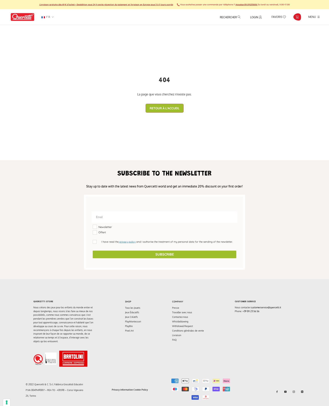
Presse (175, 307)
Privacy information (122, 389)
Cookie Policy (140, 389)
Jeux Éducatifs (132, 312)
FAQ (174, 339)
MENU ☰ (314, 16)
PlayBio (129, 326)
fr (47, 17)
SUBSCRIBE (164, 254)
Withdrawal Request (182, 326)
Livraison (176, 335)
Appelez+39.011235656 (247, 4)
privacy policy (127, 241)
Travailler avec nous (182, 312)
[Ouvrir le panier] (297, 17)
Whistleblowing (180, 321)
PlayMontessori (133, 321)
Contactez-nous (180, 317)
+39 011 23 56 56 (251, 311)
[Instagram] (294, 392)
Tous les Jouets (132, 307)
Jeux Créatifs (131, 317)
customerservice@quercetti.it (266, 307)
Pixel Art (129, 330)
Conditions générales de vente (188, 330)
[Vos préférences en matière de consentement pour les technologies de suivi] (6, 402)
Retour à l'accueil (165, 108)
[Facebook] (277, 392)
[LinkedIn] (302, 392)
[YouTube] (285, 392)
